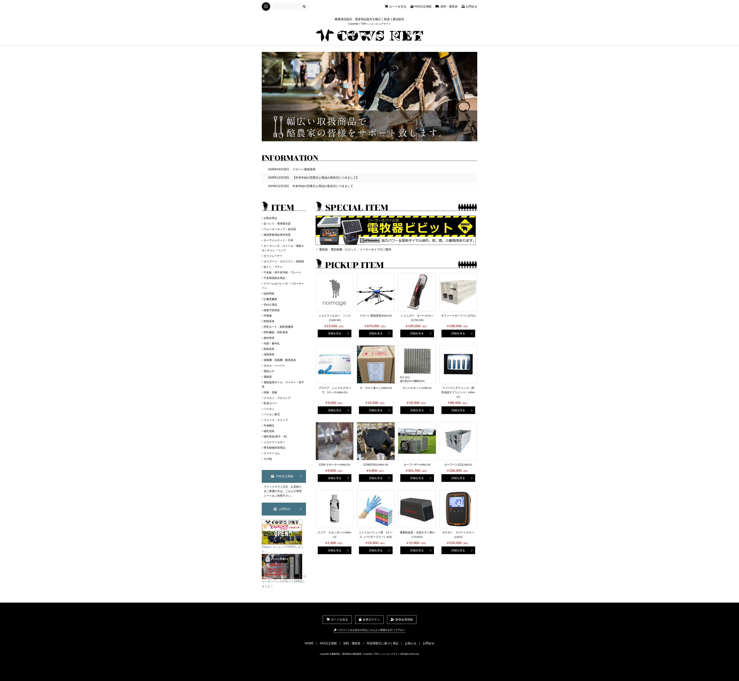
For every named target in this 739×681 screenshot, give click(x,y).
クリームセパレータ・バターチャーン (283, 285)
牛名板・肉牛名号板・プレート (282, 272)
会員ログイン (371, 619)
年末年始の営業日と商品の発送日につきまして (310, 186)
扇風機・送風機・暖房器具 (280, 360)
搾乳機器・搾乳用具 (276, 332)
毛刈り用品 (270, 304)
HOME (309, 643)
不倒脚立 (269, 425)
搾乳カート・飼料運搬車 (278, 326)
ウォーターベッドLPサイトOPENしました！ (284, 581)
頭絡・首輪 (270, 392)
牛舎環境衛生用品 (274, 277)
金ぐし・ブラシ (273, 266)
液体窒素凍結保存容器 (277, 234)
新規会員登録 (404, 619)
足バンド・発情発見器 (277, 223)
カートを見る (397, 6)
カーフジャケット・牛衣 (278, 240)
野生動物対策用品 (274, 447)
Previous (259, 97)
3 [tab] (372, 138)
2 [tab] (367, 138)
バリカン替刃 (272, 414)
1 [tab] (361, 138)
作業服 (268, 315)
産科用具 (269, 337)
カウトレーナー (273, 255)
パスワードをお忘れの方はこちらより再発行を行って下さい (371, 630)
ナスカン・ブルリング (277, 397)
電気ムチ (269, 371)
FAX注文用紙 (423, 6)
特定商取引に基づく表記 (383, 643)
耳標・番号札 (272, 343)
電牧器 (268, 376)
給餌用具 (269, 293)
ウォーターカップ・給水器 (280, 229)
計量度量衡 (270, 299)
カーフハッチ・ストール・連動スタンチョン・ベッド (283, 248)
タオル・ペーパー (274, 365)
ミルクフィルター (274, 442)
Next (480, 97)
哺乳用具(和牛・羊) (275, 436)
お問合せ (471, 6)
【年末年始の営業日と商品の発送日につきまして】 (313, 177)
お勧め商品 (270, 218)
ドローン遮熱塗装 (292, 169)
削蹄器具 (269, 321)
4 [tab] (378, 138)
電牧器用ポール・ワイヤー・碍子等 (283, 384)
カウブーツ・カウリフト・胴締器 (284, 261)
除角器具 (269, 348)
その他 (268, 458)
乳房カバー (270, 403)
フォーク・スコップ (276, 420)
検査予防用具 (272, 310)
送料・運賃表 (449, 6)
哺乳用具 (269, 431)
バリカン (269, 408)
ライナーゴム (272, 453)
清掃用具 (269, 354)
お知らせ (410, 643)
